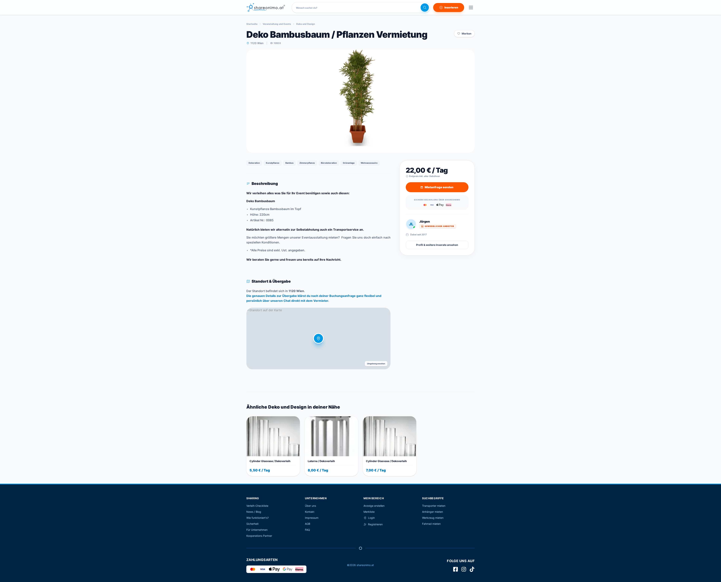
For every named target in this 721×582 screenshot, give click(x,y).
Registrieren (375, 524)
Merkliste (369, 511)
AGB (307, 523)
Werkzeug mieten (432, 517)
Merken (466, 33)
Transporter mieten (433, 505)
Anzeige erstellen (374, 505)
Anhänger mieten (432, 511)
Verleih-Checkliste (257, 505)
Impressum (311, 517)
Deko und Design (305, 24)
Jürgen (424, 221)
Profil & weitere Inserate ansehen (437, 244)
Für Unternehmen (257, 529)
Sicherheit (252, 523)
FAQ (307, 529)
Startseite (251, 24)
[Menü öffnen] (471, 7)
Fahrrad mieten (431, 523)
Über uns (310, 505)
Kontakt (309, 511)
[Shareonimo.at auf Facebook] (455, 569)
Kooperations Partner (259, 535)
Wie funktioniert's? (257, 517)
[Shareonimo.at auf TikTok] (472, 569)
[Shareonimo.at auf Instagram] (463, 569)
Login (371, 517)
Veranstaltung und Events (277, 24)
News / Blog (253, 511)
